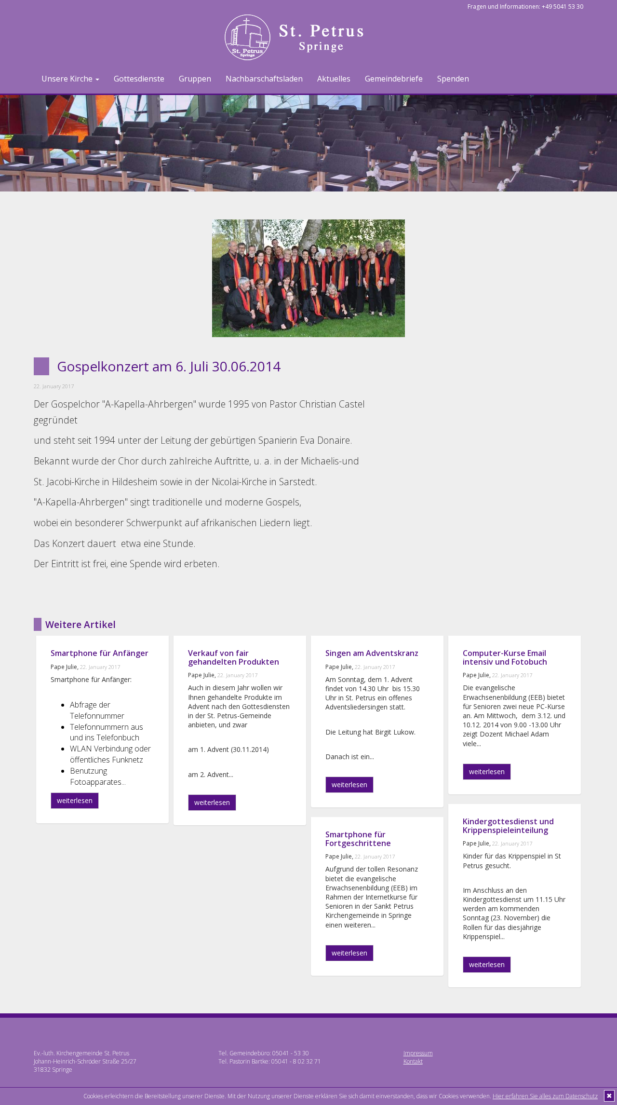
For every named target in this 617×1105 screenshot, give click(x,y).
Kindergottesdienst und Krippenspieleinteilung (508, 825)
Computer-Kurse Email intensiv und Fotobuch (505, 657)
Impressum (418, 1053)
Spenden (453, 78)
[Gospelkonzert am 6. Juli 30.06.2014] (308, 278)
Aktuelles (333, 78)
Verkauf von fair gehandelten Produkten (233, 657)
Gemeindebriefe (394, 78)
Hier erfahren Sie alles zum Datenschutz (545, 1096)
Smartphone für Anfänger (99, 653)
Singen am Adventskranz (371, 653)
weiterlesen (75, 800)
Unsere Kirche (67, 78)
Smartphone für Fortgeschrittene (358, 838)
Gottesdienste (139, 78)
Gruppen (195, 78)
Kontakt (413, 1061)
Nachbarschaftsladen (264, 78)
